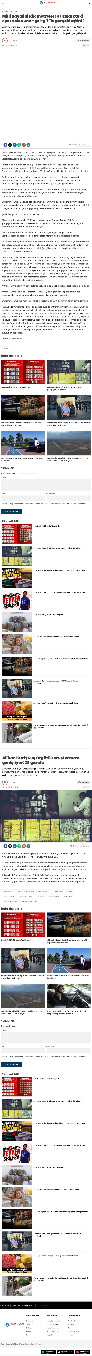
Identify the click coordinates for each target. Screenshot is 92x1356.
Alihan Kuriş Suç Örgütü (25, 891)
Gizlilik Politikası (73, 1331)
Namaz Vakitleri (53, 1324)
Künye (70, 1328)
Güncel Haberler (9, 896)
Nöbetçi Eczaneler (54, 1321)
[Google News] (84, 145)
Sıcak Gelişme (55, 896)
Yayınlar (50, 1335)
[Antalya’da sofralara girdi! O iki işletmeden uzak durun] (17, 720)
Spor (28, 1324)
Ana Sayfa (72, 1321)
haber (32, 896)
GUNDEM (23, 896)
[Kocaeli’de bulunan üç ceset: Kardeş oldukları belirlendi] (23, 443)
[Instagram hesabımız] (43, 1305)
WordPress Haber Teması (31, 1344)
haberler (42, 896)
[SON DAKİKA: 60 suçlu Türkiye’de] (23, 372)
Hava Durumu (52, 1328)
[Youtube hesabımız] (46, 1305)
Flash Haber (59, 891)
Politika (29, 1328)
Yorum (5, 477)
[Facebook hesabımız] (35, 1305)
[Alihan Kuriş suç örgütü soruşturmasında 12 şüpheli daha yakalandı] (23, 407)
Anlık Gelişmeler (44, 891)
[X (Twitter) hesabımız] (39, 1305)
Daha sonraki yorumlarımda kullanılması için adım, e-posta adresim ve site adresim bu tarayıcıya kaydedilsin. (44, 503)
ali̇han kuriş (7, 891)
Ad (3, 494)
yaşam (5, 348)
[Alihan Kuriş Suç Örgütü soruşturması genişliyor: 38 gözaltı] (69, 372)
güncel (70, 891)
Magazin (29, 1331)
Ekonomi (29, 1321)
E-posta (51, 494)
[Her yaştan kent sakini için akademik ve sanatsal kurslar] (17, 654)
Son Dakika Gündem (10, 901)
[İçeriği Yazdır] (28, 145)
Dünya (28, 1335)
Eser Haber (13, 40)
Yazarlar (71, 1324)
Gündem (85, 45)
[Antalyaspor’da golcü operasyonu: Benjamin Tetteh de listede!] (17, 609)
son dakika (68, 896)
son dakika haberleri (29, 901)
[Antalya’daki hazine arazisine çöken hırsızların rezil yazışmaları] (17, 587)
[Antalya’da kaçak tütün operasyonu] (17, 631)
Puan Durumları (53, 1331)
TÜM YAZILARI (83, 40)
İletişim (70, 1335)
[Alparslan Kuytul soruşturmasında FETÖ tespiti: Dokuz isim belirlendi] (69, 407)
